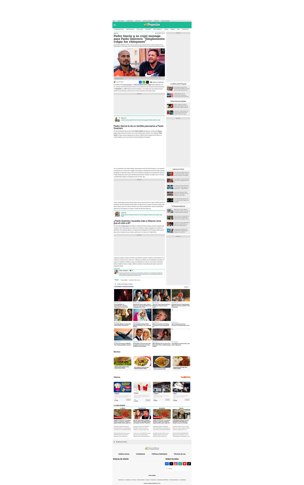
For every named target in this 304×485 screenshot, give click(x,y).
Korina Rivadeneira (165, 20)
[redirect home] (152, 448)
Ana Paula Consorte (147, 20)
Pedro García (125, 226)
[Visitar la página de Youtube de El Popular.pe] (185, 463)
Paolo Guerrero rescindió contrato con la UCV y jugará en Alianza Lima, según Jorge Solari (141, 215)
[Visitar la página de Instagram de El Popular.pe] (176, 463)
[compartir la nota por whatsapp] (143, 82)
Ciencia (166, 29)
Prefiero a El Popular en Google (124, 284)
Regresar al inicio (121, 442)
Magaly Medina (121, 20)
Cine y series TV (157, 29)
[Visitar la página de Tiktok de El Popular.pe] (189, 463)
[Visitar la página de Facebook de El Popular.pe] (167, 463)
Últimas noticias (119, 29)
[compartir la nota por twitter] (147, 82)
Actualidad (139, 29)
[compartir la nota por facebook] (140, 82)
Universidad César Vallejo (134, 280)
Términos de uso (180, 454)
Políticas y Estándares (159, 454)
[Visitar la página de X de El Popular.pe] (171, 463)
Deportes (148, 29)
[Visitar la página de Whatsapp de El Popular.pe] (180, 463)
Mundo (173, 29)
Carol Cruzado (120, 82)
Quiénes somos (123, 454)
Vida (178, 29)
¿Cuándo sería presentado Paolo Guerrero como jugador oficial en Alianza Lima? (140, 120)
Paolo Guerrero (127, 84)
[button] (115, 25)
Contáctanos (140, 454)
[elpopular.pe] (152, 26)
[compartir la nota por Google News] (157, 82)
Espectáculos (130, 29)
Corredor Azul (130, 20)
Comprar (128, 399)
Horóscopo (156, 20)
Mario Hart (138, 20)
